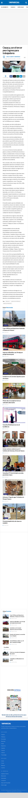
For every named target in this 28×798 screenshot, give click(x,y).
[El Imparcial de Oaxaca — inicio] (14, 724)
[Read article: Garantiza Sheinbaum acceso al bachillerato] (14, 415)
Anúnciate (3, 778)
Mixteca (3, 765)
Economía (3, 739)
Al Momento (4, 7)
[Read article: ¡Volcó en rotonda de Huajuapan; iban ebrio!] (6, 654)
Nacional (3, 741)
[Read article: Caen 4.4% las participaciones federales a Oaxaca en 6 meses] (14, 319)
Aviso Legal (3, 785)
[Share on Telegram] (20, 76)
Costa (2, 763)
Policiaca (3, 736)
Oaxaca (13, 7)
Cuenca (3, 767)
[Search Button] (26, 2)
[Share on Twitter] (14, 76)
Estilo (2, 743)
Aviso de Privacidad (5, 782)
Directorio (3, 776)
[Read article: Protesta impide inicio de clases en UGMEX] (14, 512)
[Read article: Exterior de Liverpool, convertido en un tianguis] (6, 636)
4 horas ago (5, 477)
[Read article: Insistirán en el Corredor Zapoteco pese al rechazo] (14, 367)
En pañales (6, 647)
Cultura (3, 752)
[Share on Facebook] (11, 76)
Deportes (3, 745)
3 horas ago (5, 404)
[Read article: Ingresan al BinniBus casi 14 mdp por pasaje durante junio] (14, 343)
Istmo (2, 761)
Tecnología (3, 754)
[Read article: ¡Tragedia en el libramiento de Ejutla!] (6, 660)
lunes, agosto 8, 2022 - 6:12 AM (12, 59)
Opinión (3, 748)
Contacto (3, 780)
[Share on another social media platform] (24, 76)
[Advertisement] (14, 28)
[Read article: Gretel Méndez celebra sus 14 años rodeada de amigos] (6, 642)
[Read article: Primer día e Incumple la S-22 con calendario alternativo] (14, 391)
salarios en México (15, 301)
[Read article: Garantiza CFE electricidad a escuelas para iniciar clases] (14, 463)
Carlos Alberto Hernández (13, 56)
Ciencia (3, 750)
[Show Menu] (2, 2)
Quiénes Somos (5, 773)
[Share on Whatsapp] (17, 76)
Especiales (21, 7)
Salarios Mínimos (7, 303)
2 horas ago (5, 332)
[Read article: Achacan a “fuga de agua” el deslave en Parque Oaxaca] (14, 487)
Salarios (8, 301)
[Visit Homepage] (14, 3)
